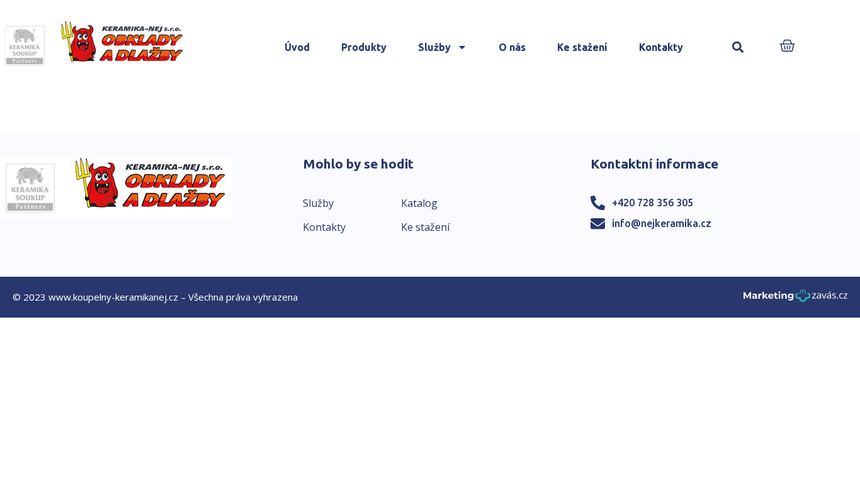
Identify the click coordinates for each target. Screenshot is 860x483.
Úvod (297, 47)
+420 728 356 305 (652, 202)
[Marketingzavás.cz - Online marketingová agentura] (795, 299)
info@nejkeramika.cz (661, 223)
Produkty (364, 47)
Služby (434, 47)
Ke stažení (582, 47)
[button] (737, 47)
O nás (512, 47)
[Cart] (787, 47)
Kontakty (661, 47)
